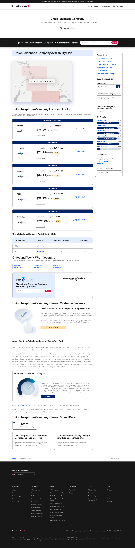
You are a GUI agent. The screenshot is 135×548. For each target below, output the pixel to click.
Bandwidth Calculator (104, 67)
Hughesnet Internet (37, 513)
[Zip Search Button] (118, 86)
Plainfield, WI (38, 265)
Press (14, 499)
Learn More (90, 1)
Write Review (53, 327)
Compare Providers (104, 70)
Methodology (16, 496)
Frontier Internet (36, 504)
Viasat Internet (35, 507)
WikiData (110, 502)
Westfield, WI (18, 265)
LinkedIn (109, 493)
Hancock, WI (37, 267)
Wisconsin (40, 246)
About (14, 490)
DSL (16, 251)
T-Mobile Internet (36, 496)
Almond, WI (17, 267)
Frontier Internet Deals (57, 506)
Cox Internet (35, 502)
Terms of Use (92, 493)
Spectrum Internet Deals (57, 493)
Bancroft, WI (57, 267)
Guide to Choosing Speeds (106, 64)
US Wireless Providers (104, 61)
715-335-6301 (79, 129)
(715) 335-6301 (68, 28)
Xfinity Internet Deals (56, 512)
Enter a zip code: (101, 83)
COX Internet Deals (56, 503)
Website (100, 163)
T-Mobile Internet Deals (57, 496)
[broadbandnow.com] (21, 6)
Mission (14, 493)
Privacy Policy (92, 490)
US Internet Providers (104, 58)
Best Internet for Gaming (105, 74)
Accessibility (92, 496)
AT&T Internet (35, 490)
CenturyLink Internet (37, 499)
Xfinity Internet (36, 510)
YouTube (109, 499)
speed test (23, 405)
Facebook (110, 490)
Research (72, 490)
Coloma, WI (56, 265)
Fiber (16, 246)
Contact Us (15, 502)
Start (47, 396)
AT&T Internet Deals (56, 490)
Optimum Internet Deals (57, 520)
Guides (71, 493)
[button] (93, 6)
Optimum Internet (37, 516)
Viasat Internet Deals (56, 509)
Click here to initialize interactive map (42, 81)
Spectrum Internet (37, 493)
